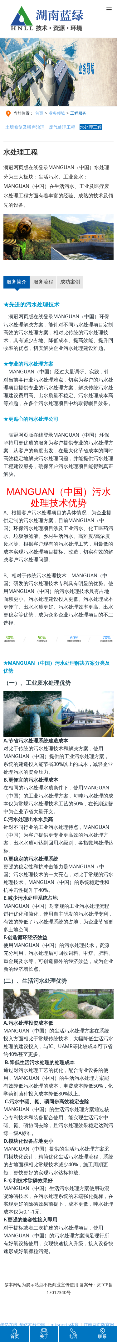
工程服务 (78, 113)
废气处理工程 (62, 127)
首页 (39, 113)
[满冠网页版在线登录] (51, 16)
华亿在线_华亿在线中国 (23, 1325)
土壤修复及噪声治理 (25, 127)
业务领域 (57, 113)
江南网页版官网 (99, 1325)
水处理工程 (91, 127)
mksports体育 (65, 1325)
